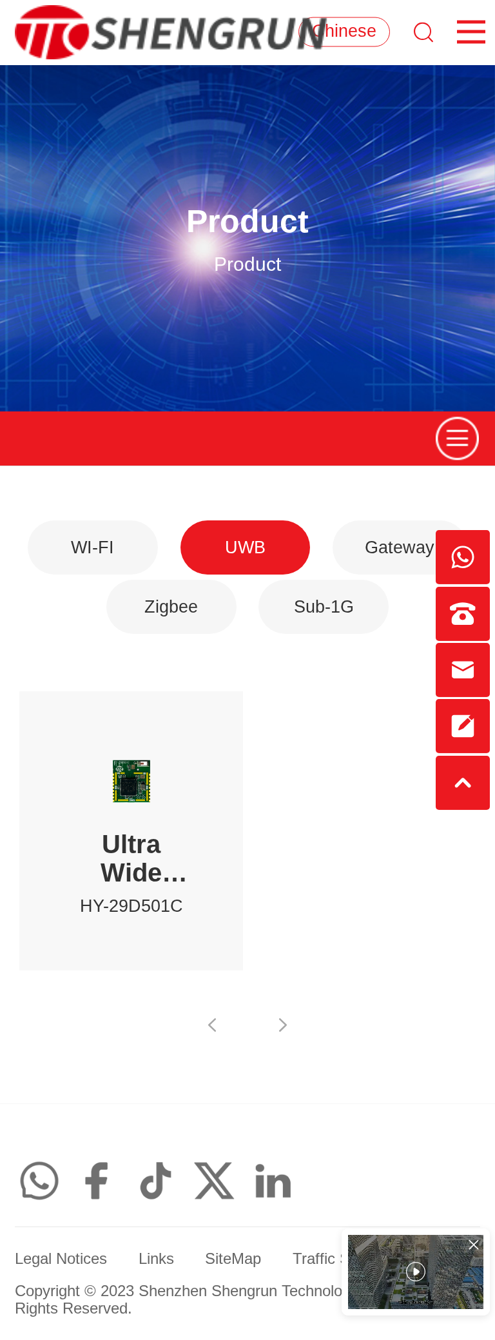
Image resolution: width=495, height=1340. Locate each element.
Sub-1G (324, 606)
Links (156, 1258)
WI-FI (92, 547)
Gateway (399, 547)
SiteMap (233, 1258)
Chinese (344, 31)
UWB (245, 547)
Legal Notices (61, 1258)
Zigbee (171, 606)
